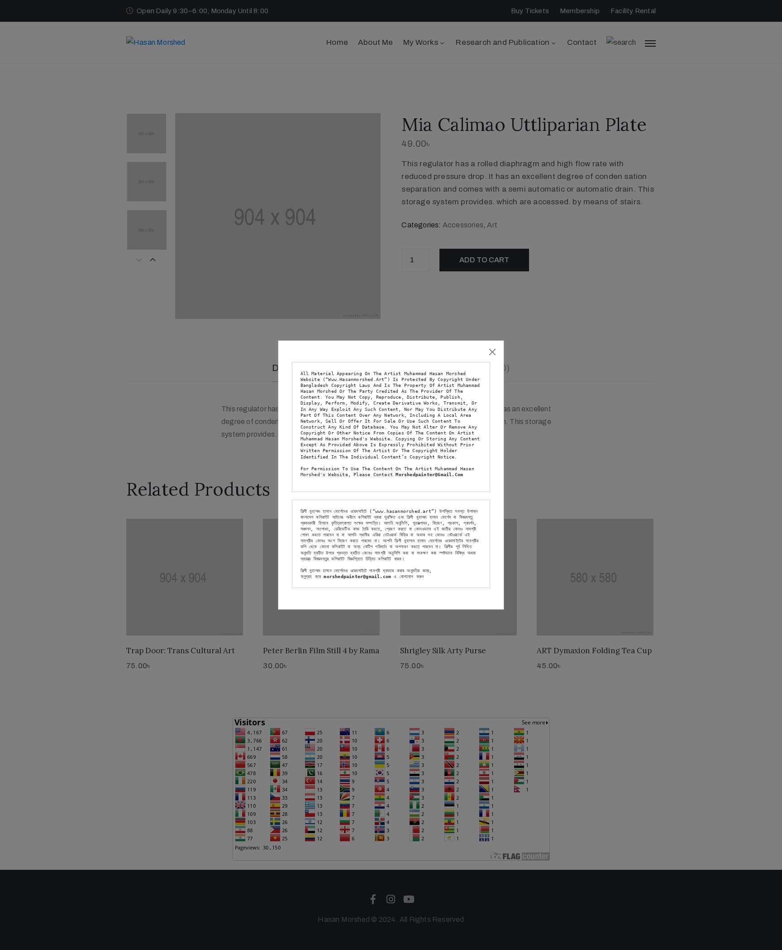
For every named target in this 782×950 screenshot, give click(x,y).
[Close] (492, 352)
